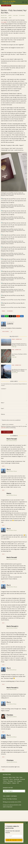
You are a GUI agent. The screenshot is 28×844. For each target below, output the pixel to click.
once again (4, 22)
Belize (10, 777)
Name (2, 402)
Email (2, 408)
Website (3, 414)
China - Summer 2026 (16, 349)
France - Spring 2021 (6, 5)
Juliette (9, 15)
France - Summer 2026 (17, 339)
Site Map (9, 799)
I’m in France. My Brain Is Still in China (19, 354)
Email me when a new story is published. (11, 420)
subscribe (3, 427)
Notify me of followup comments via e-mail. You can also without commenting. (14, 427)
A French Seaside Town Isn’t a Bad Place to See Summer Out (19, 344)
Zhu (8, 469)
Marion (9, 493)
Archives (14, 799)
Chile (17, 777)
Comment (3, 388)
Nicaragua (10, 781)
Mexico (5, 781)
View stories (5, 331)
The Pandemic (10, 311)
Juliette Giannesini (7, 807)
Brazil (14, 777)
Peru (15, 781)
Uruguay (14, 783)
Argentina (5, 777)
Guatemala (16, 779)
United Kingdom (7, 783)
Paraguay (19, 781)
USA (18, 783)
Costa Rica (6, 779)
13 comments (22, 15)
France (3, 311)
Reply (3, 466)
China (20, 777)
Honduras (22, 779)
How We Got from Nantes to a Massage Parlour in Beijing (19, 370)
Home (4, 799)
